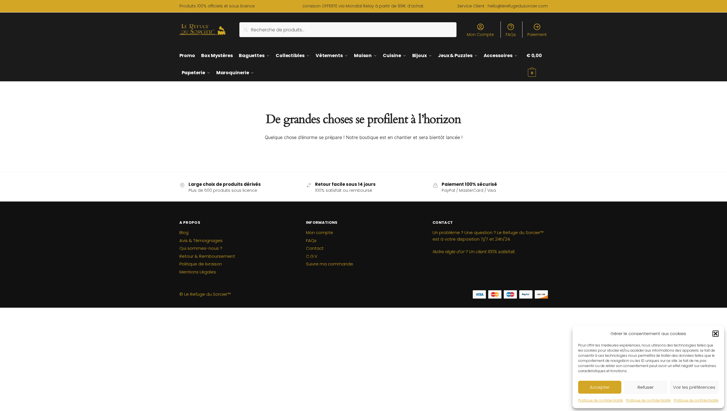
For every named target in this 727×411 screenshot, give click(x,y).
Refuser (646, 387)
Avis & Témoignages (201, 240)
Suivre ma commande (329, 264)
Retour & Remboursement (207, 256)
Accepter (600, 387)
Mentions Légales (197, 272)
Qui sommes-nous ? (200, 248)
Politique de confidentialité (600, 400)
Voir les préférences (694, 387)
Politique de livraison (200, 264)
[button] (715, 334)
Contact (315, 248)
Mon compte (319, 232)
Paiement (537, 34)
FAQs (511, 34)
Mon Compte (480, 34)
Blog (184, 232)
